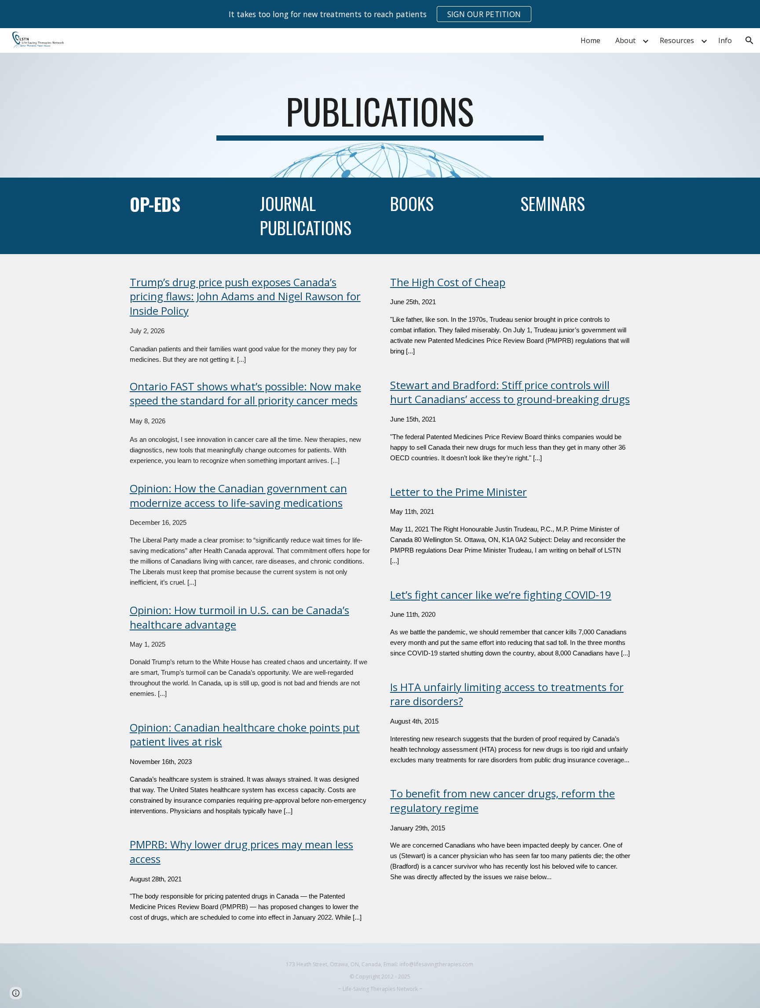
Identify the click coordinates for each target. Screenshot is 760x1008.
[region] (380, 14)
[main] (380, 115)
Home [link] (590, 40)
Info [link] (725, 40)
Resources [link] (677, 40)
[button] (749, 40)
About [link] (625, 40)
